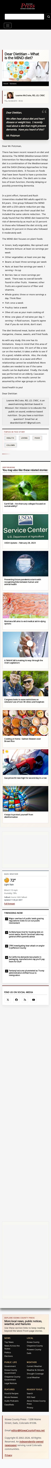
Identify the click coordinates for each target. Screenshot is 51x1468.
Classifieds (9, 1404)
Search (30, 1393)
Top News (9, 1342)
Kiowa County (33, 1342)
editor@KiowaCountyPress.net (28, 1430)
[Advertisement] (25, 1113)
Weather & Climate (35, 1370)
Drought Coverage (35, 1373)
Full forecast (9, 903)
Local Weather (33, 1377)
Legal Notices (10, 1383)
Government (10, 1366)
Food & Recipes (11, 1393)
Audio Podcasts (11, 1400)
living (24, 438)
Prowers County (34, 1349)
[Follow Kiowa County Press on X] (8, 1000)
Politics (7, 1352)
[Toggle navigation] (7, 25)
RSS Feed (31, 1397)
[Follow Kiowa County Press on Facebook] (16, 1000)
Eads (29, 1353)
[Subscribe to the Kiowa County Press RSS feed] (25, 1000)
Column (11, 445)
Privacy (30, 1407)
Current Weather (34, 1366)
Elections (8, 1356)
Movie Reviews (11, 1397)
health (10, 438)
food (37, 438)
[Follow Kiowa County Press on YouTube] (33, 1000)
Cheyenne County (35, 1345)
